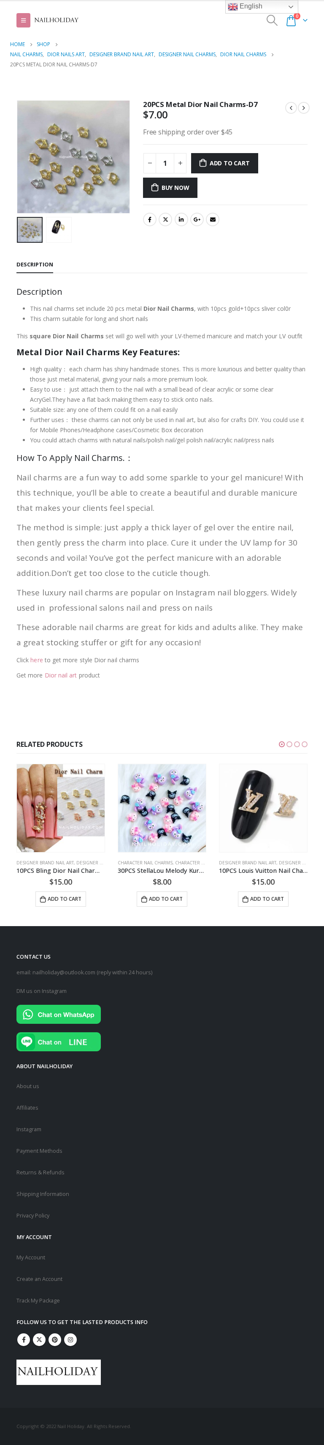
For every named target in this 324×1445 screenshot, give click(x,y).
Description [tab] (34, 264)
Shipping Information (42, 1194)
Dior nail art (61, 675)
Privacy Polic (31, 1215)
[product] (61, 808)
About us (27, 1086)
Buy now (175, 188)
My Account (30, 1257)
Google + (197, 219)
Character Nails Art (198, 863)
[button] (282, 744)
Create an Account (39, 1279)
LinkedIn (181, 219)
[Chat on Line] (58, 1041)
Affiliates (27, 1107)
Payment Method (37, 1150)
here (36, 660)
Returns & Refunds (40, 1172)
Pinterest (55, 1339)
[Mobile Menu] (23, 20)
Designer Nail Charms (102, 863)
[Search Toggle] (272, 20)
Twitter (165, 219)
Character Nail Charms (145, 863)
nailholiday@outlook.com (63, 972)
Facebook (150, 219)
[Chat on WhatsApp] (58, 1013)
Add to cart (230, 163)
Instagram (28, 1129)
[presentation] (27, 157)
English (250, 6)
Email (212, 219)
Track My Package (38, 1300)
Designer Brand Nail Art (45, 863)
